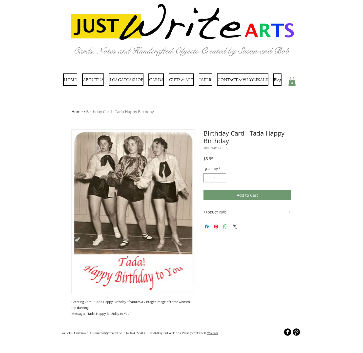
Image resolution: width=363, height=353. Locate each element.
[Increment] (222, 178)
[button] (292, 81)
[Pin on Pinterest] (216, 226)
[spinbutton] (214, 178)
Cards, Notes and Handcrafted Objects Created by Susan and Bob (181, 51)
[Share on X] (235, 226)
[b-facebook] (287, 332)
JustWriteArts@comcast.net (106, 333)
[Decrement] (207, 178)
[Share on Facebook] (207, 226)
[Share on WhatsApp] (225, 226)
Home (77, 111)
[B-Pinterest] (296, 332)
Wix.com (212, 333)
